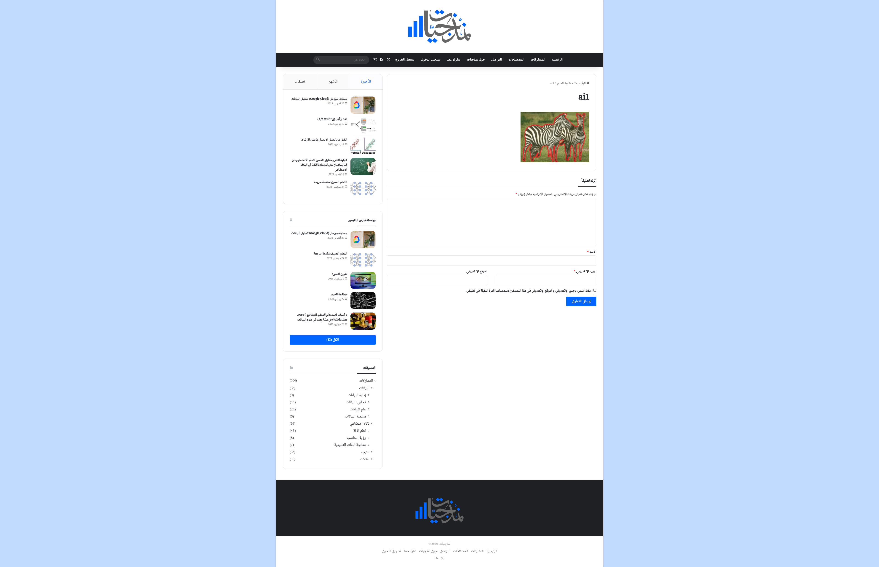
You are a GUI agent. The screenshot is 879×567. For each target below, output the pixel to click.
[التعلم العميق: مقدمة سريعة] (363, 188)
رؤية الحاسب (356, 438)
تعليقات (299, 81)
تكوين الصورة (339, 274)
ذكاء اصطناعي (359, 423)
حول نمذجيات (476, 59)
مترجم (365, 452)
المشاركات (538, 59)
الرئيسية (557, 59)
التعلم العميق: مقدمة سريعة (330, 182)
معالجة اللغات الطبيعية (350, 445)
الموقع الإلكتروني (476, 271)
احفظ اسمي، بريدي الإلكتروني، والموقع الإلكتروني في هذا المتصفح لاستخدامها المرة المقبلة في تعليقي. (529, 291)
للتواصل (496, 59)
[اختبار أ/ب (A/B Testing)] (363, 125)
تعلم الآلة (359, 431)
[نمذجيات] (439, 26)
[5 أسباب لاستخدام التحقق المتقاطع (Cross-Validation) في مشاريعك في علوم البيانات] (363, 321)
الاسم (591, 252)
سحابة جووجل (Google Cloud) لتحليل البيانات (319, 99)
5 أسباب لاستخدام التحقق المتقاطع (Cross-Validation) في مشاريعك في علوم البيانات (322, 317)
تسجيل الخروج (405, 59)
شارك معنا (454, 59)
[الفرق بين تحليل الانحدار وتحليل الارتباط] (363, 146)
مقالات (364, 459)
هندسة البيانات (355, 416)
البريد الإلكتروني (585, 271)
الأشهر (333, 81)
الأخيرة (366, 81)
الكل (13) (332, 340)
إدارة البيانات (357, 395)
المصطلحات (516, 59)
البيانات (364, 388)
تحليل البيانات (356, 402)
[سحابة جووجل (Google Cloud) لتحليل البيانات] (363, 105)
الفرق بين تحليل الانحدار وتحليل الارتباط (324, 140)
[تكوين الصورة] (363, 280)
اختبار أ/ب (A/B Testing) (332, 119)
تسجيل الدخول (430, 59)
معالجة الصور (564, 83)
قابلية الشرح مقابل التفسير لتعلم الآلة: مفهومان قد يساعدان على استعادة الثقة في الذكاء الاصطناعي (319, 165)
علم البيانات (358, 409)
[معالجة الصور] (363, 300)
